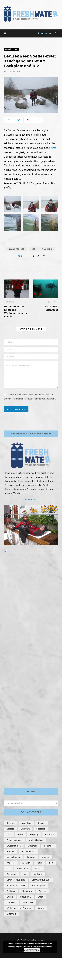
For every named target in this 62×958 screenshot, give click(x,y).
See (33, 249)
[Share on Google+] (38, 256)
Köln (51, 863)
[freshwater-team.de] (31, 14)
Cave (9, 834)
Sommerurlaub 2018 (16, 885)
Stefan (52, 147)
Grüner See (32, 846)
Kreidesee (11, 863)
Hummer (11, 851)
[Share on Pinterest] (44, 256)
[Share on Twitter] (19, 120)
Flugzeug (34, 834)
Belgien (41, 823)
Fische (20, 834)
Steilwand (11, 891)
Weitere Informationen (42, 946)
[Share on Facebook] (9, 120)
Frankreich (50, 834)
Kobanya (31, 857)
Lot (8, 868)
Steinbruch (27, 891)
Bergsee (10, 829)
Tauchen (47, 249)
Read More (31, 500)
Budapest (40, 829)
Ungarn (10, 897)
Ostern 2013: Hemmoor (50, 308)
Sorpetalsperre (38, 885)
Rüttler (37, 868)
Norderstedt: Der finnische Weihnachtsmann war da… (15, 311)
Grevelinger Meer (14, 840)
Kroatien (26, 863)
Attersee (11, 823)
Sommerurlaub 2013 (16, 880)
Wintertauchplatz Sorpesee (19, 908)
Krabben (45, 857)
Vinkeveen (11, 902)
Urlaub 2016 (25, 897)
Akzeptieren (31, 950)
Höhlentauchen (28, 851)
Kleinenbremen (13, 857)
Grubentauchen (14, 846)
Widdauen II (28, 902)
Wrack (41, 908)
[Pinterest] (28, 120)
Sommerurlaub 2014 (41, 880)
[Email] (38, 120)
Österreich (11, 914)
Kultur (39, 863)
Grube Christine (36, 840)
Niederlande (22, 868)
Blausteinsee (16, 249)
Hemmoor (48, 846)
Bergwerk (25, 829)
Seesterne (37, 874)
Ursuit (40, 897)
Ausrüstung (11, 49)
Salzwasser (12, 874)
